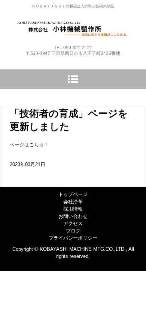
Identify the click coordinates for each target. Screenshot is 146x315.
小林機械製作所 (73, 27)
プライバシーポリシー (73, 238)
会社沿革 (73, 202)
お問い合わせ (73, 216)
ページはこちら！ (29, 144)
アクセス (73, 223)
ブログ (73, 231)
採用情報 (73, 209)
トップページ (73, 194)
